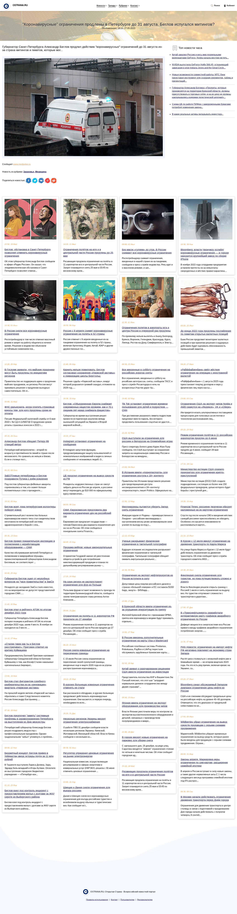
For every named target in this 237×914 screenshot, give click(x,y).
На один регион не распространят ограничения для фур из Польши (82, 583)
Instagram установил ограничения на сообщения (84, 443)
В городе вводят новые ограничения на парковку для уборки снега (145, 739)
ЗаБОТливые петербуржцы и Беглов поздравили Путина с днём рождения (26, 477)
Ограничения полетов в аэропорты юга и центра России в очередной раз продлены (146, 329)
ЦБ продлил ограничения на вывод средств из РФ (88, 477)
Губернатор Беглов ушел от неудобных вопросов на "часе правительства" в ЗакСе (29, 580)
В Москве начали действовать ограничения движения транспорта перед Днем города (206, 798)
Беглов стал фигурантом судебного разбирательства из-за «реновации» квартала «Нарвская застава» (25, 684)
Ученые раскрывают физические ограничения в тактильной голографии (144, 543)
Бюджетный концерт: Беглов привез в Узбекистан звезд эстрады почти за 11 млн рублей (29, 756)
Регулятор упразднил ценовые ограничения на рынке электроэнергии (88, 755)
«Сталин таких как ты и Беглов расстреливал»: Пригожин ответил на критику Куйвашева (26, 647)
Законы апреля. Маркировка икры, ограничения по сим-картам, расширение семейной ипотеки (204, 762)
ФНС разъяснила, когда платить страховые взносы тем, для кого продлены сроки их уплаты (29, 410)
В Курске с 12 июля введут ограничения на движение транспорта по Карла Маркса (205, 543)
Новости (101, 5)
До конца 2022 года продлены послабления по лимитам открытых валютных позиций (206, 332)
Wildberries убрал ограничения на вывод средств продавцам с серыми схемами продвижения (204, 725)
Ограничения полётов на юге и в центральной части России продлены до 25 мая (88, 252)
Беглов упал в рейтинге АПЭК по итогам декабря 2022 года (28, 611)
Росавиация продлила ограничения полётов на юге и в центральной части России (147, 773)
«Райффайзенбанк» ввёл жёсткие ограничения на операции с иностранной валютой (204, 372)
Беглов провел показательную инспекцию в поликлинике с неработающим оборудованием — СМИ (30, 544)
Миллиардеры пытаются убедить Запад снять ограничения (145, 508)
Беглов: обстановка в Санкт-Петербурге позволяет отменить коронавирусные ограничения (28, 252)
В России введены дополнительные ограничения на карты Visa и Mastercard (145, 639)
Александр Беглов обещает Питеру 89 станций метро (27, 443)
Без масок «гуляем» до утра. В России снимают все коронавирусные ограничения (147, 251)
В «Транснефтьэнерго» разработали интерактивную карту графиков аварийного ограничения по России (206, 615)
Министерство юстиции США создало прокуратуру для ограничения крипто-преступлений (202, 472)
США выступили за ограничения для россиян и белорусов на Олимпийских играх (147, 440)
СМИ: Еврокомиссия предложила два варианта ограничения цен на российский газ (87, 513)
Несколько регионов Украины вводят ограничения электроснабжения (84, 720)
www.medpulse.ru (22, 164)
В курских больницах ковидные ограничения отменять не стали (88, 686)
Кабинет (230, 5)
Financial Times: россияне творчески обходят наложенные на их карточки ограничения (206, 508)
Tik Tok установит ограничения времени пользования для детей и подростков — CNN (145, 407)
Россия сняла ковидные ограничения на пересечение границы (86, 652)
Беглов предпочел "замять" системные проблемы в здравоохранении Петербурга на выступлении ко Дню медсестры (29, 718)
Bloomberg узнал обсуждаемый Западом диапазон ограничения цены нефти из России (204, 687)
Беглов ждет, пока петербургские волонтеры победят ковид (30, 508)
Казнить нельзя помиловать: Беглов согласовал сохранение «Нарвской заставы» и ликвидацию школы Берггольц (89, 372)
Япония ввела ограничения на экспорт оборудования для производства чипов (144, 704)
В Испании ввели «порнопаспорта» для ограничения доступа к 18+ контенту (145, 474)
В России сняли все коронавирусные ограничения (26, 332)
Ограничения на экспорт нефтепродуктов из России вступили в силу (147, 577)
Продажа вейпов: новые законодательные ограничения (87, 549)
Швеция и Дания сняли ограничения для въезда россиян (86, 789)
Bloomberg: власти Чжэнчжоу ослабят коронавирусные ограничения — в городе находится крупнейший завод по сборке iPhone (205, 254)
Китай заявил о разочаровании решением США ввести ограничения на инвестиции (146, 670)
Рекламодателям (145, 900)
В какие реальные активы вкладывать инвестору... (197, 114)
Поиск (216, 5)
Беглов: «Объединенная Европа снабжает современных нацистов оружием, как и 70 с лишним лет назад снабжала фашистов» (88, 407)
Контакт (134, 5)
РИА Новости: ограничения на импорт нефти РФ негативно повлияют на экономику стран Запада (206, 650)
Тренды (112, 5)
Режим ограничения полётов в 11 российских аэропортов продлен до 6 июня (206, 437)
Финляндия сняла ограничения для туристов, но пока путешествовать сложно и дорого (206, 578)
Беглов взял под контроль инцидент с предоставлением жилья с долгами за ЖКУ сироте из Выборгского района (29, 793)
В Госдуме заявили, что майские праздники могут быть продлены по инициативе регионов (29, 372)
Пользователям (127, 900)
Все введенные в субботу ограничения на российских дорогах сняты (146, 371)
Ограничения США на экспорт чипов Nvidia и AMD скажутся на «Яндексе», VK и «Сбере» (206, 405)
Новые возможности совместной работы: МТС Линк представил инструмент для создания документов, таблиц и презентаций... (202, 77)
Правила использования (97, 900)
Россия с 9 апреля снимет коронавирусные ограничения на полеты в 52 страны (88, 332)
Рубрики (123, 5)
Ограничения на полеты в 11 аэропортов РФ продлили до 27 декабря (88, 617)
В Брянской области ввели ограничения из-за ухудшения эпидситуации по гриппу (147, 608)
